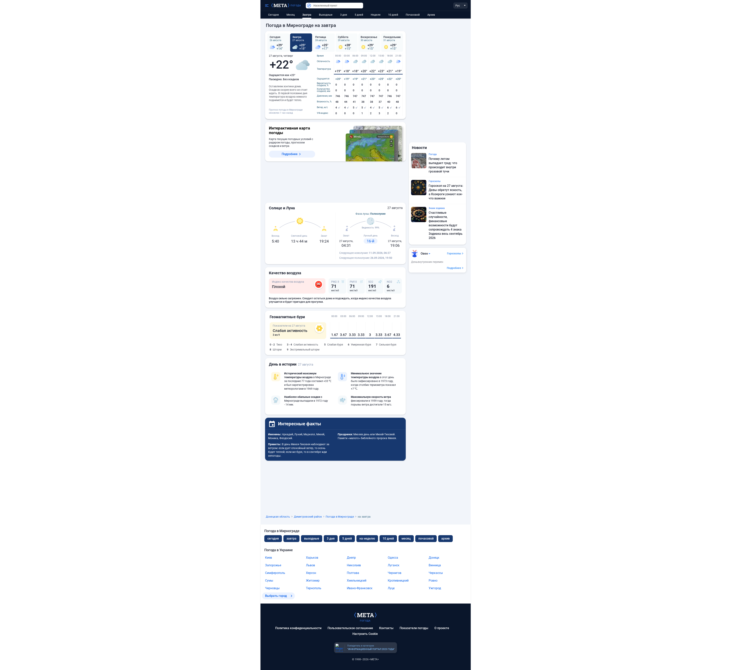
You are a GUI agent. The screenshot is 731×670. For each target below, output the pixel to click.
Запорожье (273, 565)
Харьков (312, 557)
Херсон (311, 573)
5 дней (359, 14)
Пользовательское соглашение (350, 628)
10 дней (393, 14)
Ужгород (435, 588)
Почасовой (413, 14)
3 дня (343, 14)
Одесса (393, 557)
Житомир (313, 580)
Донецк (434, 557)
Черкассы (436, 573)
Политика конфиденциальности (298, 628)
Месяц (290, 14)
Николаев (354, 565)
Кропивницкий (398, 580)
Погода (295, 5)
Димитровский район (308, 516)
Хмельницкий (356, 580)
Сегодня (273, 14)
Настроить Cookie (365, 634)
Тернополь (313, 588)
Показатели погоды (414, 628)
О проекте (441, 628)
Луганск (393, 565)
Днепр (351, 557)
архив (431, 14)
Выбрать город (276, 596)
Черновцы (272, 588)
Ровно (433, 580)
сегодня (273, 538)
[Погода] (365, 614)
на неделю (367, 538)
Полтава (353, 573)
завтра (291, 538)
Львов (310, 565)
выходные (326, 14)
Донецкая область (278, 516)
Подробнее (290, 154)
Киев (268, 557)
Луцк (391, 588)
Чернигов (394, 573)
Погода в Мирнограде (340, 516)
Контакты (386, 628)
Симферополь (275, 573)
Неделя (376, 14)
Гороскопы (454, 253)
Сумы (269, 580)
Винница (435, 565)
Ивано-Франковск (359, 588)
